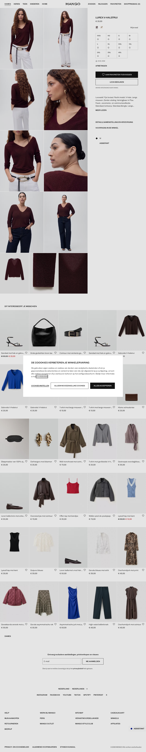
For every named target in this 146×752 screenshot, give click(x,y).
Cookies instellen (40, 386)
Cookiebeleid (42, 376)
